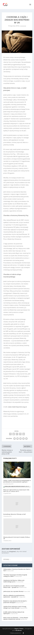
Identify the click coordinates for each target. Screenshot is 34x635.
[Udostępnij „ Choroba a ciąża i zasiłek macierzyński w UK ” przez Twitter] (13, 434)
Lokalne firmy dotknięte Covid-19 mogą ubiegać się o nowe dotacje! (14, 607)
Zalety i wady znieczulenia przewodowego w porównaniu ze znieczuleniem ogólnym (17, 481)
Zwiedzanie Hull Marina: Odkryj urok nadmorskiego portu (13, 581)
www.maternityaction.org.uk (17, 407)
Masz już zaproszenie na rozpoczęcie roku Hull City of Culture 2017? (16, 490)
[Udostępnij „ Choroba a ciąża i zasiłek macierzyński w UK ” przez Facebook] (10, 434)
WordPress (19, 630)
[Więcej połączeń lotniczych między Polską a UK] (17, 526)
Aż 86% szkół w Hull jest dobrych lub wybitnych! (13, 612)
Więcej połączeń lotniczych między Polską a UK (16, 537)
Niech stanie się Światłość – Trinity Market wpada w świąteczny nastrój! (15, 618)
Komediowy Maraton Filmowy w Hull (14, 514)
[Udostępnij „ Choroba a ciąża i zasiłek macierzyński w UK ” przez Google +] (17, 434)
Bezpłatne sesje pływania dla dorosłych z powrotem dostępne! (15, 601)
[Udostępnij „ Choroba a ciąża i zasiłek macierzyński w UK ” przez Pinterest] (20, 434)
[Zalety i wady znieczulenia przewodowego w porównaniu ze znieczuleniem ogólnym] (17, 470)
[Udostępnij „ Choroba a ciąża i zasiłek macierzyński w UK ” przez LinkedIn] (23, 434)
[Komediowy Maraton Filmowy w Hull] (17, 504)
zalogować (12, 551)
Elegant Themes (19, 628)
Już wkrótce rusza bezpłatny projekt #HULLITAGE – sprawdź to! (13, 586)
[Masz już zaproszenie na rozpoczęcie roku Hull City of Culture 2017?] (17, 486)
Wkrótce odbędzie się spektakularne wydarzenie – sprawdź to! (13, 596)
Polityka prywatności (15, 633)
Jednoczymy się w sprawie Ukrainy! (13, 591)
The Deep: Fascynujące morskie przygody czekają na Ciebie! (15, 575)
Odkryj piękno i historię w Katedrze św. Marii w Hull (16, 569)
